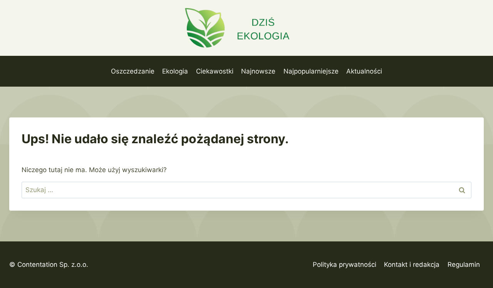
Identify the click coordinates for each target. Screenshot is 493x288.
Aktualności (364, 71)
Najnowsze (258, 71)
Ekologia (175, 71)
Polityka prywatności (344, 264)
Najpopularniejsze (311, 71)
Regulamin (464, 264)
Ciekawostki (214, 71)
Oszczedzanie (132, 71)
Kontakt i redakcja (411, 264)
